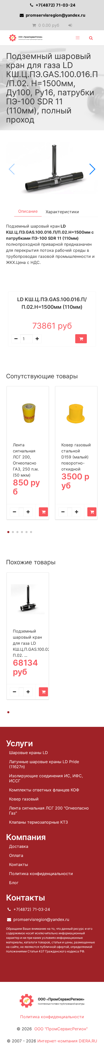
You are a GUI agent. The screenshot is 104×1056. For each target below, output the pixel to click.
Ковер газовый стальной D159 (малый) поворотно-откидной (76, 457)
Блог (13, 882)
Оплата (16, 855)
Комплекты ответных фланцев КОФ (44, 789)
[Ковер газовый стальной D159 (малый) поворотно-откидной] (76, 413)
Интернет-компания (67, 1040)
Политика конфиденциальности (41, 873)
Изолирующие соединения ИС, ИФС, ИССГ (46, 778)
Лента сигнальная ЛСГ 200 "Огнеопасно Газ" (49, 810)
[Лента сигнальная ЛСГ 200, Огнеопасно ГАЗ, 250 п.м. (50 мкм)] (28, 413)
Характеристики (62, 211)
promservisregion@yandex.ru (55, 15)
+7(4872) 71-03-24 (55, 5)
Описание (28, 211)
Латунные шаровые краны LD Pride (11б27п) (44, 764)
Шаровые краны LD (28, 752)
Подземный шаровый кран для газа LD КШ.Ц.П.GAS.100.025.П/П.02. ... (35, 643)
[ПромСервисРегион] (25, 37)
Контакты (18, 864)
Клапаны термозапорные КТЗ (38, 822)
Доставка (18, 846)
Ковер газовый (24, 798)
